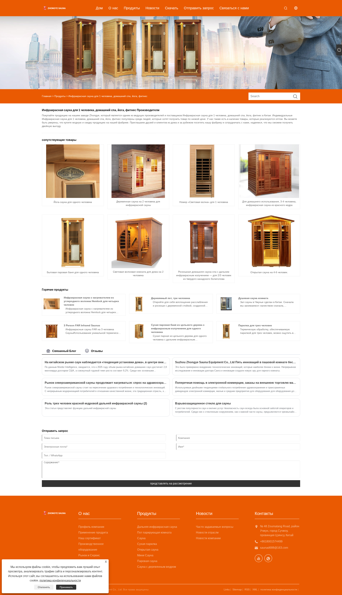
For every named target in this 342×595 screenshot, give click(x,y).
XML (255, 589)
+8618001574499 (271, 541)
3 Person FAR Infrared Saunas (82, 325)
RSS (247, 589)
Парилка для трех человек (255, 325)
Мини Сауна (145, 555)
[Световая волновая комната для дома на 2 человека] (138, 241)
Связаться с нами (234, 8)
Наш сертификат (89, 538)
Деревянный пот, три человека (170, 298)
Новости (152, 8)
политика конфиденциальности (278, 589)
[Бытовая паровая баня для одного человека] (73, 241)
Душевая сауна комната (253, 298)
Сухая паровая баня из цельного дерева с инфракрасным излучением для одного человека (177, 328)
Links (227, 589)
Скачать (171, 8)
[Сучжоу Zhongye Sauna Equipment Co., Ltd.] (54, 8)
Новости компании (208, 538)
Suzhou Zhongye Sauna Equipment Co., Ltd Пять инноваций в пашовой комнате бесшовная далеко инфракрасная (236, 362)
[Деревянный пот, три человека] (139, 304)
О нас (113, 8)
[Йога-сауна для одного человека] (73, 171)
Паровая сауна (147, 561)
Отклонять (44, 587)
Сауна (141, 538)
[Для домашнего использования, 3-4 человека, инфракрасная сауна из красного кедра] (269, 171)
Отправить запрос (199, 8)
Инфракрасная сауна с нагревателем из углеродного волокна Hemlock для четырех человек (91, 301)
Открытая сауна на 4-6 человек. (269, 272)
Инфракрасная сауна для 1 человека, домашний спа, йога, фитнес (107, 96)
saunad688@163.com (274, 547)
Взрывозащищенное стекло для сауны (203, 403)
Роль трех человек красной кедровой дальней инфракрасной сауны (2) (96, 403)
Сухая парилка (147, 543)
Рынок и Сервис (89, 555)
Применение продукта (93, 532)
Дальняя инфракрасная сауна (157, 526)
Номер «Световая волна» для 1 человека (203, 202)
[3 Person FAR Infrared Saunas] (52, 331)
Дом (99, 8)
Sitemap (237, 589)
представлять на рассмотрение (171, 483)
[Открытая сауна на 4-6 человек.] (269, 241)
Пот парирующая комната (154, 532)
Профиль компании (91, 526)
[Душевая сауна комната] (226, 304)
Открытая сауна (147, 549)
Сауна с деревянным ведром (156, 566)
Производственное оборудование (91, 546)
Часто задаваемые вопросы (214, 526)
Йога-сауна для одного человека (73, 202)
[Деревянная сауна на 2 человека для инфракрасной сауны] (138, 171)
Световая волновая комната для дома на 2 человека (138, 273)
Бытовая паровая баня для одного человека (73, 272)
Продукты (132, 8)
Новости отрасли (207, 532)
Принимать (66, 587)
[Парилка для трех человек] (226, 331)
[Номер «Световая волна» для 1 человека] (203, 171)
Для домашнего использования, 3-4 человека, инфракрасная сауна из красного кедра (269, 203)
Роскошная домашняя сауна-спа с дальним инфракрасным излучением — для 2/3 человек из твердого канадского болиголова (203, 275)
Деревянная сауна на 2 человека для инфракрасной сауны (138, 203)
